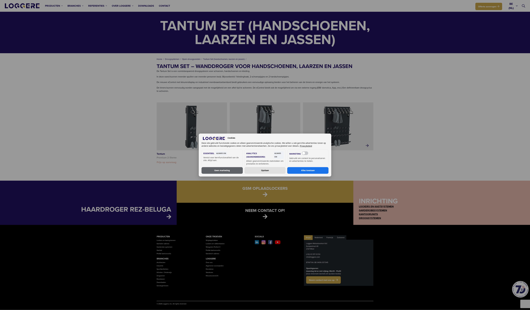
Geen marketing (222, 170)
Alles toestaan (308, 170)
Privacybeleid (306, 146)
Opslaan (265, 170)
